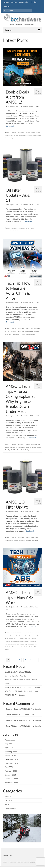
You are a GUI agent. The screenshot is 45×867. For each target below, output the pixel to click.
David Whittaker (12, 726)
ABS (7, 633)
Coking (7, 447)
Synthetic (7, 138)
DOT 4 (34, 638)
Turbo (19, 450)
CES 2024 (9, 800)
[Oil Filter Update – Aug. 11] (22, 165)
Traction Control (28, 646)
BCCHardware (12, 331)
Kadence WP (33, 862)
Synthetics (14, 138)
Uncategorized (10, 808)
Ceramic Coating (35, 132)
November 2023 (11, 783)
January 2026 (10, 755)
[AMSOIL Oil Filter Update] (22, 477)
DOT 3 (30, 638)
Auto (31, 328)
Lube (24, 135)
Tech (36, 607)
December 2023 (11, 779)
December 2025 (11, 759)
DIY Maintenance (22, 638)
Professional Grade (18, 644)
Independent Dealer (16, 135)
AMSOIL (31, 106)
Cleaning (7, 135)
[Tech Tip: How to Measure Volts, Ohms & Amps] (22, 258)
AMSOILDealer (25, 132)
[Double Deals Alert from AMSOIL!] (22, 67)
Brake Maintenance (10, 638)
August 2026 (10, 740)
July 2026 (9, 744)
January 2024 (10, 775)
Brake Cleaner (29, 635)
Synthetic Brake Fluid (31, 644)
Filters (32, 228)
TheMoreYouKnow (29, 334)
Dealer (19, 331)
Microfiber (35, 135)
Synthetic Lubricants (11, 646)
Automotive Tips (35, 444)
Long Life (20, 231)
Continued (10, 126)
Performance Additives (22, 641)
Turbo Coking (25, 450)
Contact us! (7, 855)
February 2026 (11, 752)
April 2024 (9, 767)
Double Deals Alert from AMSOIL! (18, 672)
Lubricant (29, 135)
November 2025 (11, 763)
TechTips (20, 334)
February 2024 (11, 771)
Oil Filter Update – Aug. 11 (15, 676)
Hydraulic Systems (10, 641)
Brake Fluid (37, 635)
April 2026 (9, 748)
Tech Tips (14, 334)
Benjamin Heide (13, 106)
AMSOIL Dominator (30, 633)
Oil (40, 135)
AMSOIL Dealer (16, 132)
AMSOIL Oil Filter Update (15, 695)
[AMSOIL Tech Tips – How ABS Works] (22, 567)
